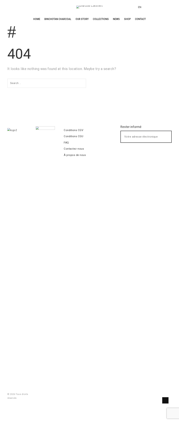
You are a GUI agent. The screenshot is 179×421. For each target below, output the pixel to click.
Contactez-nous (74, 148)
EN (139, 7)
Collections (101, 19)
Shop (127, 19)
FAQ (66, 142)
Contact (140, 19)
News (116, 19)
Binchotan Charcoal (57, 19)
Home (36, 19)
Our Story (82, 19)
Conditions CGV (73, 130)
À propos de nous (75, 155)
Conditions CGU (73, 136)
